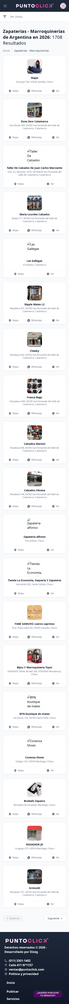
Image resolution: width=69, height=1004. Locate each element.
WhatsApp (36, 90)
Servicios (13, 999)
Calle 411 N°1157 (21, 965)
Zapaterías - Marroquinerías (31, 50)
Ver (57, 90)
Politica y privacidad (23, 974)
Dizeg (34, 952)
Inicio (6, 50)
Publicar (13, 991)
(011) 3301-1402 (20, 961)
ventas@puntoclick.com (26, 969)
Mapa (15, 90)
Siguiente (53, 918)
